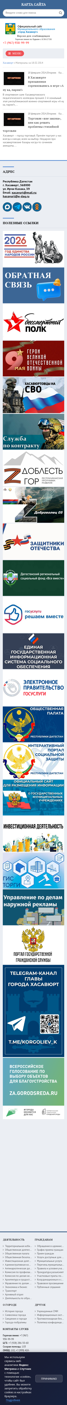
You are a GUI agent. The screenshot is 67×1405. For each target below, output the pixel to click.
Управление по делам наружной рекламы (27, 1283)
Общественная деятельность (21, 1249)
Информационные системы (51, 1315)
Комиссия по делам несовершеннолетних (28, 1275)
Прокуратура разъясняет (50, 1272)
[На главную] (31, 27)
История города (14, 1311)
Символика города (15, 1315)
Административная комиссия (20, 1264)
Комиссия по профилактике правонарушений (29, 1272)
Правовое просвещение (50, 1283)
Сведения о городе (16, 1318)
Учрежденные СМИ (47, 1311)
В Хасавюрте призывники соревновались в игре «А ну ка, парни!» (33, 83)
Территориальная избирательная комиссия (28, 1246)
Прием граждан (45, 1253)
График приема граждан (50, 1249)
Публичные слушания (48, 1287)
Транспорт (11, 1290)
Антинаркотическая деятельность (23, 1268)
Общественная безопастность (21, 1257)
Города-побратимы (15, 1322)
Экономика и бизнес (16, 1287)
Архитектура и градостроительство (24, 1279)
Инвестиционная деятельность (22, 1261)
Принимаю (49, 1378)
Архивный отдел (14, 1294)
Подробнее (13, 1400)
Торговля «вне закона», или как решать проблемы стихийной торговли (32, 124)
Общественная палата (17, 1253)
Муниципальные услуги (49, 1261)
